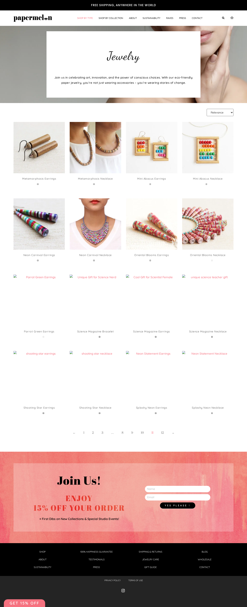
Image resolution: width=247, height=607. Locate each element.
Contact (197, 18)
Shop (42, 551)
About (133, 18)
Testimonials (97, 559)
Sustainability (151, 18)
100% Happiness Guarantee (96, 551)
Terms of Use (135, 580)
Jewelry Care (150, 559)
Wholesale (204, 559)
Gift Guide (150, 567)
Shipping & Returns (150, 551)
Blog (205, 551)
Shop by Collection (111, 18)
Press (182, 18)
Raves (169, 18)
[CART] (231, 17)
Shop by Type (85, 18)
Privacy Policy (112, 580)
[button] (223, 17)
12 (162, 433)
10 (142, 433)
